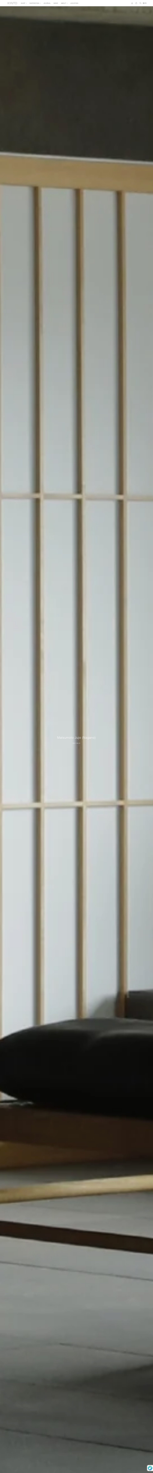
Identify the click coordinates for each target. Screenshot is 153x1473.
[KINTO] (12, 3)
